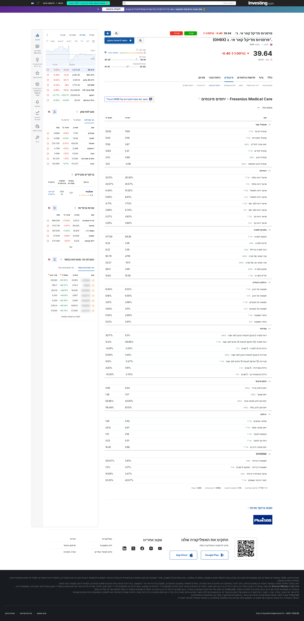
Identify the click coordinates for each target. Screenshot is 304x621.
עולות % (77, 120)
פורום (201, 77)
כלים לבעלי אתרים (103, 551)
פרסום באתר (69, 545)
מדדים (82, 35)
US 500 (90, 85)
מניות (62, 35)
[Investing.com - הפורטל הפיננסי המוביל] (261, 3)
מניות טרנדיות (86, 208)
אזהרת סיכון (10, 613)
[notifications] (38, 2)
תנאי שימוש (41, 613)
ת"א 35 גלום (88, 80)
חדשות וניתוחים (246, 77)
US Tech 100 (88, 90)
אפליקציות (107, 538)
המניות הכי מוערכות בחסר (79, 259)
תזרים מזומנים (229, 85)
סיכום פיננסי (267, 85)
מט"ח (91, 35)
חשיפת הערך (113, 53)
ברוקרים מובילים (84, 174)
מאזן (241, 85)
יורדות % (65, 120)
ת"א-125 (90, 75)
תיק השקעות (106, 545)
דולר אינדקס (88, 100)
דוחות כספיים (188, 85)
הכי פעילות (89, 120)
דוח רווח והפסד (253, 85)
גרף (261, 77)
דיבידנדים (201, 85)
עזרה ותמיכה (69, 551)
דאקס (91, 95)
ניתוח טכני (215, 77)
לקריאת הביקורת (51, 192)
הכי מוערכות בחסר (86, 267)
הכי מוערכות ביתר (66, 267)
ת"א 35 (91, 70)
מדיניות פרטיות (26, 613)
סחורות (72, 35)
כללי (269, 77)
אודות (73, 538)
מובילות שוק (87, 111)
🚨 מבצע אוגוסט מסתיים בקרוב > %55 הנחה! (88, 3)
